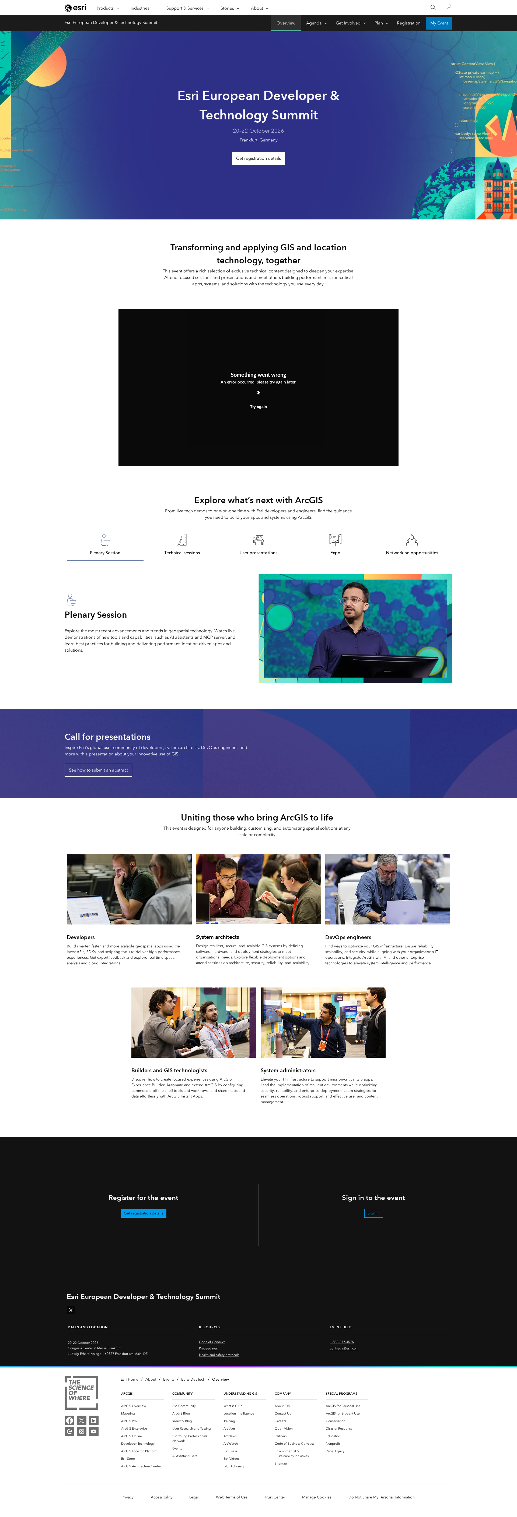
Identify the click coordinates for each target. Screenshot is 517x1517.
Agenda (314, 23)
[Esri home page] (76, 7)
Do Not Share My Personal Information (381, 1497)
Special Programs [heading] (341, 1393)
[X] (81, 1420)
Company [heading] (283, 1393)
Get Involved (348, 23)
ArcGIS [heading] (127, 1393)
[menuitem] (142, 1406)
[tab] (105, 544)
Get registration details (258, 158)
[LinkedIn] (94, 1420)
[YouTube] (94, 1431)
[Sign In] (449, 7)
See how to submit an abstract (98, 770)
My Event (439, 23)
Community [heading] (182, 1393)
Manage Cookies (316, 1497)
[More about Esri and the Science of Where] (81, 1394)
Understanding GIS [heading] (240, 1393)
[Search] (433, 7)
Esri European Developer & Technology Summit (111, 22)
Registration (409, 23)
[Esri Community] (69, 1431)
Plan (379, 23)
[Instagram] (81, 1431)
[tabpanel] (258, 628)
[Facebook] (69, 1420)
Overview (286, 23)
